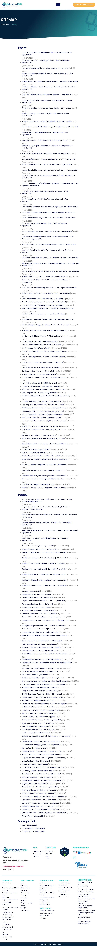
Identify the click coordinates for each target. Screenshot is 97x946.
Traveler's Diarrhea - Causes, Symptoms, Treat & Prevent (43, 488)
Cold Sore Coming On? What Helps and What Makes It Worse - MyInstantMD (50, 271)
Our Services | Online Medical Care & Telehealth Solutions (43, 767)
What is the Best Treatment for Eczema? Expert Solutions (43, 314)
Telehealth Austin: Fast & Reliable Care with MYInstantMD (43, 563)
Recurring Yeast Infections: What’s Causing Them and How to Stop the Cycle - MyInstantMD (50, 264)
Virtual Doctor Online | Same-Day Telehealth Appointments (44, 813)
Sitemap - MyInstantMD (31, 591)
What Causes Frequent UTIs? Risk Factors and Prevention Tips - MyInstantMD (45, 200)
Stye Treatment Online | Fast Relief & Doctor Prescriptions (43, 684)
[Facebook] (74, 857)
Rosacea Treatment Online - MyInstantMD (38, 610)
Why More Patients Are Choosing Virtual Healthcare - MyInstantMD (47, 95)
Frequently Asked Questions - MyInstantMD (38, 771)
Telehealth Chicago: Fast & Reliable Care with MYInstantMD (44, 574)
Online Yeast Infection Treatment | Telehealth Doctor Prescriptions (47, 663)
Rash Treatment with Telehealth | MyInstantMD (39, 687)
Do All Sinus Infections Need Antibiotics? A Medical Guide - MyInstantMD (48, 212)
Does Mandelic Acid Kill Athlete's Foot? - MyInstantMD (42, 401)
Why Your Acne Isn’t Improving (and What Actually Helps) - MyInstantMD (49, 288)
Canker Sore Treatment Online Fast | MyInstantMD (41, 803)
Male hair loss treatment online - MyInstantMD (39, 644)
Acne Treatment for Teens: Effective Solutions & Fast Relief (44, 302)
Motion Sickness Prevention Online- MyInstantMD (40, 614)
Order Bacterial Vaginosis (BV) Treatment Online (40, 671)
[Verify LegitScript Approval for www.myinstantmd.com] (64, 856)
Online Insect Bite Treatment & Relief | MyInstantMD (41, 720)
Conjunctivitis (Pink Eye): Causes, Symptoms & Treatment (43, 476)
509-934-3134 (8, 869)
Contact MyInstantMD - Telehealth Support (38, 717)
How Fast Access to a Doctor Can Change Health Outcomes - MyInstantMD (50, 127)
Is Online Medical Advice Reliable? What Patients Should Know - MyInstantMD (45, 133)
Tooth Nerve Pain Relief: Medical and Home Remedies (41, 418)
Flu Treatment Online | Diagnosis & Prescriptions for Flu (42, 745)
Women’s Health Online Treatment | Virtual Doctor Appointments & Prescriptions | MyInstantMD (47, 500)
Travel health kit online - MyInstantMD (36, 607)
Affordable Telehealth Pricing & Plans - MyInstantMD (41, 774)
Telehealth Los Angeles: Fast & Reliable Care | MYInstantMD (44, 558)
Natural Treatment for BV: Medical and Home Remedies (42, 414)
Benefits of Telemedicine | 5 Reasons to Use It (39, 435)
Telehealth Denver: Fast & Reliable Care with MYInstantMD (43, 569)
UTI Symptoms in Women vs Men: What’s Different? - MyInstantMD (47, 231)
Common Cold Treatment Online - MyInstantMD (40, 800)
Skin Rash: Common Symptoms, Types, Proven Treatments (44, 465)
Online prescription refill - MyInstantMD (36, 594)
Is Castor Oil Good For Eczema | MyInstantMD (39, 374)
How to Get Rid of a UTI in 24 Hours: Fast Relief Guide (41, 368)
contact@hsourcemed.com (13, 866)
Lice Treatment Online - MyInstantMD (36, 733)
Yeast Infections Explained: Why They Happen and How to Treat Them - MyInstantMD (48, 251)
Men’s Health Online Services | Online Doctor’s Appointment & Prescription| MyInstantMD (50, 531)
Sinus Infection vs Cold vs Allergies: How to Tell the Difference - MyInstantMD (45, 224)
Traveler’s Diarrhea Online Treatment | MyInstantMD (41, 647)
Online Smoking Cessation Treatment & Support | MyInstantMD (45, 620)
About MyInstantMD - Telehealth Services (37, 777)
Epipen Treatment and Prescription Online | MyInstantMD (43, 601)
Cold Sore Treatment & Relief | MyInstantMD (38, 484)
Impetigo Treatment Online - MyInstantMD (38, 723)
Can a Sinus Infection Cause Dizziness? (36, 449)
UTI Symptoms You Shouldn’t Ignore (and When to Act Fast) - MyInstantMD (50, 258)
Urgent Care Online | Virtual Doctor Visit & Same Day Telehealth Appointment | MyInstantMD (45, 508)
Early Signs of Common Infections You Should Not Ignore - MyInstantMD (48, 159)
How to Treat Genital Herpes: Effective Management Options (44, 351)
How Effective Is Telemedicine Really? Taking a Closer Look (43, 421)
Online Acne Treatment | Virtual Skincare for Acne (40, 809)
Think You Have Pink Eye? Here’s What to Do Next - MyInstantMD (46, 293)
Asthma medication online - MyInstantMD (37, 604)
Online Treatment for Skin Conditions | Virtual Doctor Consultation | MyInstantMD (47, 523)
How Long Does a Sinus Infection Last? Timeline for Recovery (44, 330)
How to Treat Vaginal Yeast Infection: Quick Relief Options (43, 357)
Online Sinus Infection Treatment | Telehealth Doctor (41, 751)
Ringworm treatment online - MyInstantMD (38, 700)
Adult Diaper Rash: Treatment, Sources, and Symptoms (42, 411)
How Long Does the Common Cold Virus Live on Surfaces (43, 405)
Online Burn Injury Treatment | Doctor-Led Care (39, 806)
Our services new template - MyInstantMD (38, 546)
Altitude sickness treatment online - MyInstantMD (40, 651)
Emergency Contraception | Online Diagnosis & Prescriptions (44, 635)
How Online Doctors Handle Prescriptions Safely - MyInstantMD (45, 153)
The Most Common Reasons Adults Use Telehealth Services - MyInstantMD (50, 81)
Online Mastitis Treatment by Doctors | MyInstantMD (41, 659)
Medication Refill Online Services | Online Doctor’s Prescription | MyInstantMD (45, 539)
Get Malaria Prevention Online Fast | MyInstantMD (40, 632)
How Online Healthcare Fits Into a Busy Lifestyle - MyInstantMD (45, 68)
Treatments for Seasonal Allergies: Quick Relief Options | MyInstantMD (48, 319)
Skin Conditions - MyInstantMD (33, 828)
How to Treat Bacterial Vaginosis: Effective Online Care (42, 362)
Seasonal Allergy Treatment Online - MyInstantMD (41, 617)
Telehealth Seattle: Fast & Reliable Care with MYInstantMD (43, 552)
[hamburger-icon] (58, 4)
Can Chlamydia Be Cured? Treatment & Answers (40, 341)
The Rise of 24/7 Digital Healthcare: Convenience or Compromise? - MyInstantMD (47, 147)
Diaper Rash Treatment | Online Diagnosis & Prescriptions (43, 758)
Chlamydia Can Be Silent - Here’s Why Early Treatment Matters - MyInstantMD (46, 281)
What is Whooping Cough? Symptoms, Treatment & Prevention (45, 325)
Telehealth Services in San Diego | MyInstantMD (39, 549)
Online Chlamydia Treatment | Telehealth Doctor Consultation (45, 654)
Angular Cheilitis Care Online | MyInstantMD (38, 784)
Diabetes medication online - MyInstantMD (38, 597)
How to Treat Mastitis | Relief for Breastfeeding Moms (41, 345)
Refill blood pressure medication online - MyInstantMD (42, 641)
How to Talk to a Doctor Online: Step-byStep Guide (41, 426)
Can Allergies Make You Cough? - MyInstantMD (39, 393)
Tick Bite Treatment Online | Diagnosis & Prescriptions (42, 678)
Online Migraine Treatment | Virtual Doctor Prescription (42, 697)
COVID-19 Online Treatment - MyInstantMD (38, 793)
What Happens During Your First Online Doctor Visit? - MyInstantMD (47, 121)
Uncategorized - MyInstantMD (33, 831)
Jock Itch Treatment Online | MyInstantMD (38, 713)
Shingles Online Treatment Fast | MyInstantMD (39, 691)
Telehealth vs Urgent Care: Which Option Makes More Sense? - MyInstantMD (45, 114)
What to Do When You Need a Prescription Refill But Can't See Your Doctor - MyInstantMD (50, 88)
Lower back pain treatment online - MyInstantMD (40, 710)
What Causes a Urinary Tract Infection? (36, 348)
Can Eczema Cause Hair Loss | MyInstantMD (38, 371)
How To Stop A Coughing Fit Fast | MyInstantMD (39, 383)
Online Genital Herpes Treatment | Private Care (39, 629)
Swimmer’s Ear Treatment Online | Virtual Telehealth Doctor (44, 681)
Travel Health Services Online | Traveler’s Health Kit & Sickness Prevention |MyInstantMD (49, 516)
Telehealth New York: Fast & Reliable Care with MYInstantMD (44, 585)
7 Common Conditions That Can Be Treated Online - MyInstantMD (46, 108)
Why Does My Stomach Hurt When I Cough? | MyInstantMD (44, 389)
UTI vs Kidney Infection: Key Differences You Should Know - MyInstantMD (48, 218)
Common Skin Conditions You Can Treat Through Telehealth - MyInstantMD (50, 207)
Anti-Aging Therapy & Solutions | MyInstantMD (39, 790)
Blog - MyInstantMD (29, 825)
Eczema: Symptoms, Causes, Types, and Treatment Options (44, 479)
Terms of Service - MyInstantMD (34, 748)
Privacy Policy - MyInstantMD (33, 816)
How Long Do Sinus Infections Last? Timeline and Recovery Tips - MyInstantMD (46, 192)
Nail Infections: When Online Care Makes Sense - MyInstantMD (45, 277)
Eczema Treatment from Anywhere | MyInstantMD (41, 754)
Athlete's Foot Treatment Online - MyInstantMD (40, 787)
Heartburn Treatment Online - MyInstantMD (38, 730)
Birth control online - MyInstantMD (35, 675)
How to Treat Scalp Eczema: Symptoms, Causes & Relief (42, 305)
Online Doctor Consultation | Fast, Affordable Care (40, 741)
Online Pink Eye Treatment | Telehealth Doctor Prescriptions (44, 704)
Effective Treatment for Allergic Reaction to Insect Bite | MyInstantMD (48, 308)
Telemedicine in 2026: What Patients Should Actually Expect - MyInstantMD (50, 170)
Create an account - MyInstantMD (35, 764)
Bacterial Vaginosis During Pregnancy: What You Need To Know (45, 444)
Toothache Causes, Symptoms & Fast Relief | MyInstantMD (44, 470)
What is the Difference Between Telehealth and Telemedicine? (45, 396)
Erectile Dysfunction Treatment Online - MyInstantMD (42, 694)
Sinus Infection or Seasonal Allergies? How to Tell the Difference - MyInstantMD (46, 61)
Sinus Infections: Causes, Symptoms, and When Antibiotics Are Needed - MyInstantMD (48, 176)
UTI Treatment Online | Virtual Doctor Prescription (40, 668)
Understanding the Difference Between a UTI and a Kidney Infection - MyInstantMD (47, 101)
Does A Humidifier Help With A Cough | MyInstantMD (41, 386)
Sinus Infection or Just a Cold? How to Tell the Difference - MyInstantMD (49, 244)
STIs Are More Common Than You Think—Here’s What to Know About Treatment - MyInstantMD (47, 238)
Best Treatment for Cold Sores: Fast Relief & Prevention (42, 299)
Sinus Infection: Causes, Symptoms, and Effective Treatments (44, 459)
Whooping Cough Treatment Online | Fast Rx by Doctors (43, 626)
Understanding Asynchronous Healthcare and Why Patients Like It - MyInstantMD (47, 53)
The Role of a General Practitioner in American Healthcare (43, 408)
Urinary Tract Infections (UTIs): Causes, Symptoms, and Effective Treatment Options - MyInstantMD (50, 184)
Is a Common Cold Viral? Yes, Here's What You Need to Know (44, 336)
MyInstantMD (5, 24)
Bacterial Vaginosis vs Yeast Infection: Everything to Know (43, 438)
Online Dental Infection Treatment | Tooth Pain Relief (41, 780)
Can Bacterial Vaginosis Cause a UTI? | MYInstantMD (41, 456)
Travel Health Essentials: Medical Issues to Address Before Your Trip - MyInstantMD (47, 74)
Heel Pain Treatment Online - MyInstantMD (38, 726)
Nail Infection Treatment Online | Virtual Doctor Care (41, 707)
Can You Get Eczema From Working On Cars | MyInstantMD (44, 377)
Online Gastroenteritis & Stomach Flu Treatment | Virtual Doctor (46, 736)
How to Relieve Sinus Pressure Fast (34, 453)
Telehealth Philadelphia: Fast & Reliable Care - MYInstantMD (44, 580)
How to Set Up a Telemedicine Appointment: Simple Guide (43, 430)
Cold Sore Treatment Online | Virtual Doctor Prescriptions (43, 796)
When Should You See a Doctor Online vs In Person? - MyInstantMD (47, 164)
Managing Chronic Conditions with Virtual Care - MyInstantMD (45, 140)
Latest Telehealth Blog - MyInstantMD (36, 761)
